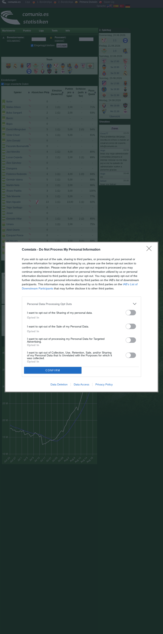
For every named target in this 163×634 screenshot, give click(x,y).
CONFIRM (53, 370)
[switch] (131, 312)
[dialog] (81, 317)
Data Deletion (59, 384)
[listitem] (81, 304)
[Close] (150, 250)
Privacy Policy (104, 384)
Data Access (81, 384)
